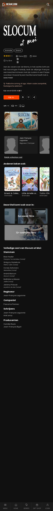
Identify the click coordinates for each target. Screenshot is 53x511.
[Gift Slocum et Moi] (23, 97)
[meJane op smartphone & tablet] (20, 106)
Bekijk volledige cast (13, 157)
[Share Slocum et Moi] (34, 97)
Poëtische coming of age (16, 84)
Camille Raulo (10, 324)
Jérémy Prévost (12, 285)
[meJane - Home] (10, 4)
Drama (18, 50)
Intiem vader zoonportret (36, 84)
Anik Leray (8, 315)
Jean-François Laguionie (14, 295)
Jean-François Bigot (12, 326)
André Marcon (10, 274)
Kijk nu (11, 97)
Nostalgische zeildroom (13, 86)
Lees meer (8, 77)
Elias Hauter (14, 257)
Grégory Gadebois (12, 263)
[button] (5, 506)
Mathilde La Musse (12, 280)
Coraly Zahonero (11, 269)
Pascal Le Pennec (11, 304)
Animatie (8, 50)
